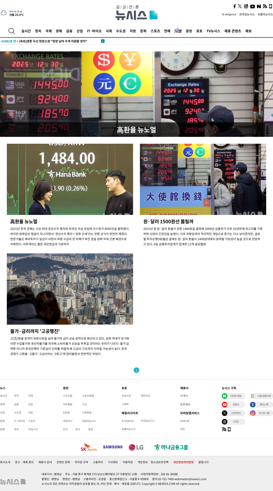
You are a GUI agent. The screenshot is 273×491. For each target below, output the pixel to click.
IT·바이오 (94, 30)
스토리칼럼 (88, 396)
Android (184, 421)
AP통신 (184, 396)
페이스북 (264, 404)
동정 (90, 429)
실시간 (26, 30)
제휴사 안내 (45, 462)
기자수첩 (67, 396)
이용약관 (128, 462)
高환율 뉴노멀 (23, 221)
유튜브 (236, 404)
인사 (65, 429)
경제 (59, 30)
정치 (38, 30)
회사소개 (5, 462)
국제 (48, 30)
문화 (143, 30)
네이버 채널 (235, 396)
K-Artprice (229, 14)
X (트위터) (236, 413)
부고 (78, 429)
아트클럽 (67, 404)
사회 (109, 30)
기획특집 (86, 412)
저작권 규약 (81, 462)
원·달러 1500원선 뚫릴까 (168, 221)
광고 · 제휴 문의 (24, 462)
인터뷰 (66, 412)
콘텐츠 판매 (63, 462)
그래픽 (125, 404)
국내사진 (126, 396)
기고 (84, 404)
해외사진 (145, 396)
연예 (167, 30)
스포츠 (155, 30)
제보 (248, 30)
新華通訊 (185, 404)
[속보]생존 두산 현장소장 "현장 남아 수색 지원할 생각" (43, 41)
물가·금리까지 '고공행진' (35, 330)
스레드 (236, 421)
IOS (182, 429)
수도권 (121, 30)
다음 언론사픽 (264, 396)
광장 (189, 30)
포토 (199, 30)
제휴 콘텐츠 (232, 30)
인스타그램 (264, 413)
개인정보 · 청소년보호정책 (153, 462)
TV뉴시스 (213, 30)
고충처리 (98, 462)
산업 (80, 30)
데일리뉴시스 (89, 421)
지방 (133, 30)
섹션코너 (67, 421)
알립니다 (203, 462)
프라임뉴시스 (247, 14)
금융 (69, 30)
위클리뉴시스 (265, 14)
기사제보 (113, 462)
